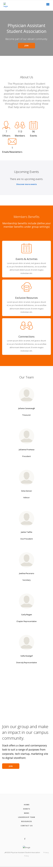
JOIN (26, 45)
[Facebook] (25, 839)
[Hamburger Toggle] (48, 5)
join (11, 766)
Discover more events (26, 184)
